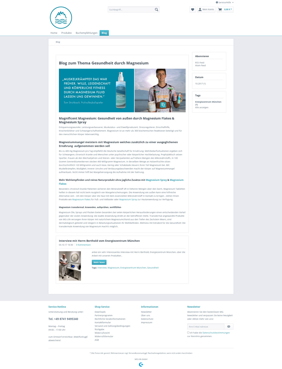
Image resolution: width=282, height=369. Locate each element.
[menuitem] (134, 9)
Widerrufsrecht (102, 332)
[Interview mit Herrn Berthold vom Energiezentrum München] (71, 266)
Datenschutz (147, 318)
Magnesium (113, 267)
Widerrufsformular (104, 336)
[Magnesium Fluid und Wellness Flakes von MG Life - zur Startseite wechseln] (61, 18)
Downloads (100, 311)
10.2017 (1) (200, 83)
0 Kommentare (83, 244)
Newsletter (146, 311)
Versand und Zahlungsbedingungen (112, 326)
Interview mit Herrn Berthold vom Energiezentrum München (99, 240)
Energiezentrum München (133, 267)
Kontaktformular (103, 322)
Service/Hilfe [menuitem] (224, 2)
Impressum (146, 322)
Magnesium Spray (156, 180)
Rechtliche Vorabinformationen (110, 318)
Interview (102, 267)
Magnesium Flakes (81, 199)
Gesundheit (153, 267)
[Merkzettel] (192, 9)
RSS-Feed (199, 62)
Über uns (145, 315)
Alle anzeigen (201, 107)
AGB (97, 339)
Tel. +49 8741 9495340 (63, 319)
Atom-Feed (200, 65)
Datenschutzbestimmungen (216, 332)
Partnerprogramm (104, 315)
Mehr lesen (99, 262)
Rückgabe (99, 329)
